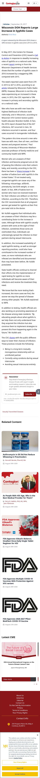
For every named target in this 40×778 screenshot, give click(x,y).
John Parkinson (9, 503)
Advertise (20, 698)
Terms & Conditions (20, 710)
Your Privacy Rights (20, 713)
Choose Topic (17, 9)
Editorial (20, 700)
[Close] (37, 735)
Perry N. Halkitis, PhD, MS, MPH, (16, 501)
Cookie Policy (18, 758)
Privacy (20, 708)
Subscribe (28, 394)
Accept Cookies (20, 774)
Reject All (20, 768)
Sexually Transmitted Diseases (12, 412)
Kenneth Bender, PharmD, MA (15, 460)
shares (12, 337)
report (11, 64)
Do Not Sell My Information (20, 705)
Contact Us (20, 703)
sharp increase (23, 171)
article (4, 88)
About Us (20, 695)
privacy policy (10, 400)
